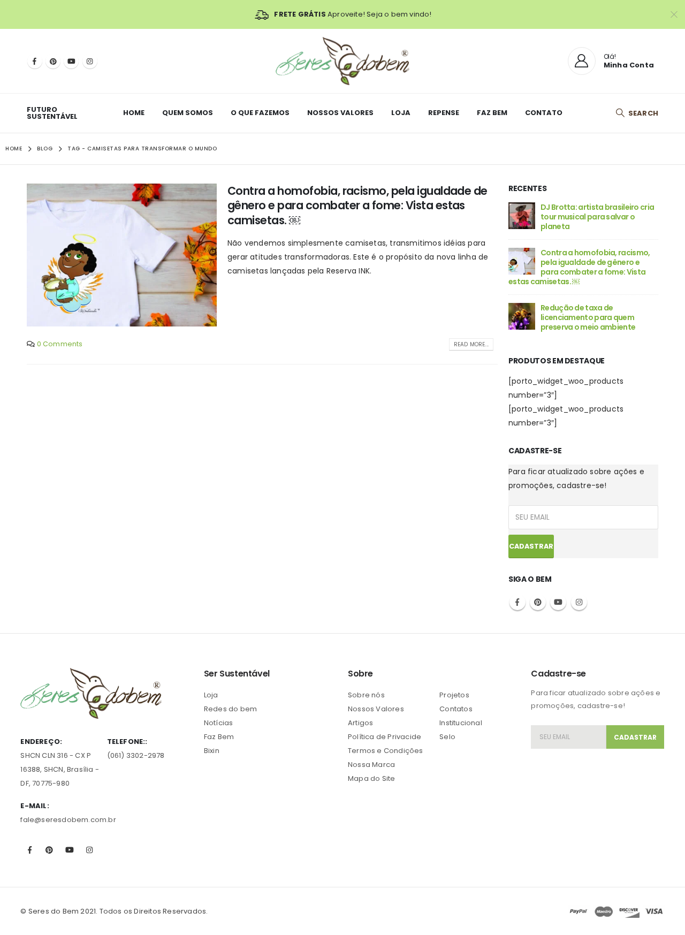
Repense (443, 113)
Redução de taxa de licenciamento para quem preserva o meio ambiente (588, 317)
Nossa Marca (371, 764)
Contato (543, 113)
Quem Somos (187, 113)
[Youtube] (71, 61)
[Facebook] (34, 61)
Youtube (558, 602)
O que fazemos (260, 113)
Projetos (454, 695)
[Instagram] (89, 61)
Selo (447, 737)
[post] (521, 214)
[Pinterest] (52, 61)
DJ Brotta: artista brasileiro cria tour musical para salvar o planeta (597, 217)
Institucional (460, 723)
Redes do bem (230, 709)
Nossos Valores (340, 113)
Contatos (456, 709)
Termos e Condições (385, 751)
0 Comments (60, 343)
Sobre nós (366, 695)
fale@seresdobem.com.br (68, 820)
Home (133, 113)
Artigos (360, 723)
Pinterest (538, 602)
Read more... (471, 344)
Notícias (218, 723)
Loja (400, 113)
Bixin (211, 751)
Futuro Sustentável (52, 112)
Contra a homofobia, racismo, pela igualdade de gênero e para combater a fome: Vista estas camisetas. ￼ (357, 205)
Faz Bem (492, 113)
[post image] (122, 255)
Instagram (579, 602)
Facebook (517, 602)
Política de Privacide (384, 737)
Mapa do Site (371, 778)
